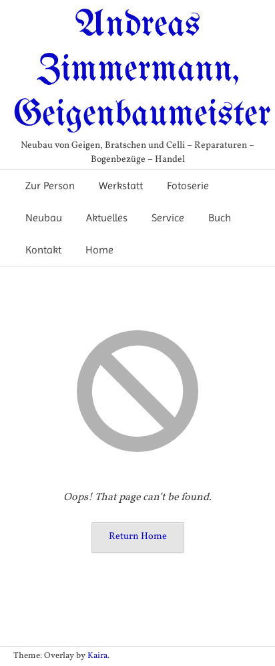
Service (168, 217)
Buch (219, 217)
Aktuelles (106, 217)
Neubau (43, 217)
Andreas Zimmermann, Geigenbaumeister (142, 70)
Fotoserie (188, 185)
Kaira (97, 656)
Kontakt (43, 249)
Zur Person (50, 185)
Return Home (138, 536)
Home (99, 249)
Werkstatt (121, 185)
